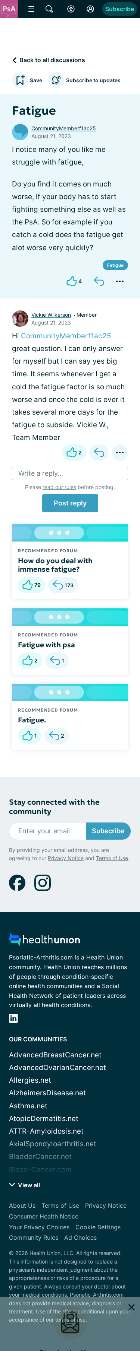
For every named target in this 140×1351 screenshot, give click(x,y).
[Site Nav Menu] (31, 9)
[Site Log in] (90, 9)
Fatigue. (32, 719)
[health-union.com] (44, 941)
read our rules (59, 487)
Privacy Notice (66, 1326)
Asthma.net (28, 1106)
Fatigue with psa (46, 644)
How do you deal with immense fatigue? (55, 565)
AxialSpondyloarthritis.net (52, 1144)
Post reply (70, 503)
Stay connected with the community (54, 807)
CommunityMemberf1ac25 (63, 128)
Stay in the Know (70, 1250)
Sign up (114, 1298)
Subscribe (119, 9)
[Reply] (99, 281)
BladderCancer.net (40, 1156)
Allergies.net (30, 1080)
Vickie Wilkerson (51, 315)
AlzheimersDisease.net (47, 1093)
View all (28, 1185)
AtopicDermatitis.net (43, 1118)
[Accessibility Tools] (71, 9)
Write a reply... (40, 473)
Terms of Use (112, 1326)
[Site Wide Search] (49, 9)
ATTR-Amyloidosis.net (46, 1131)
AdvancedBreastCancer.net (55, 1055)
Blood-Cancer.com (40, 1169)
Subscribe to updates (93, 80)
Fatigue (115, 265)
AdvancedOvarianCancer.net (57, 1067)
